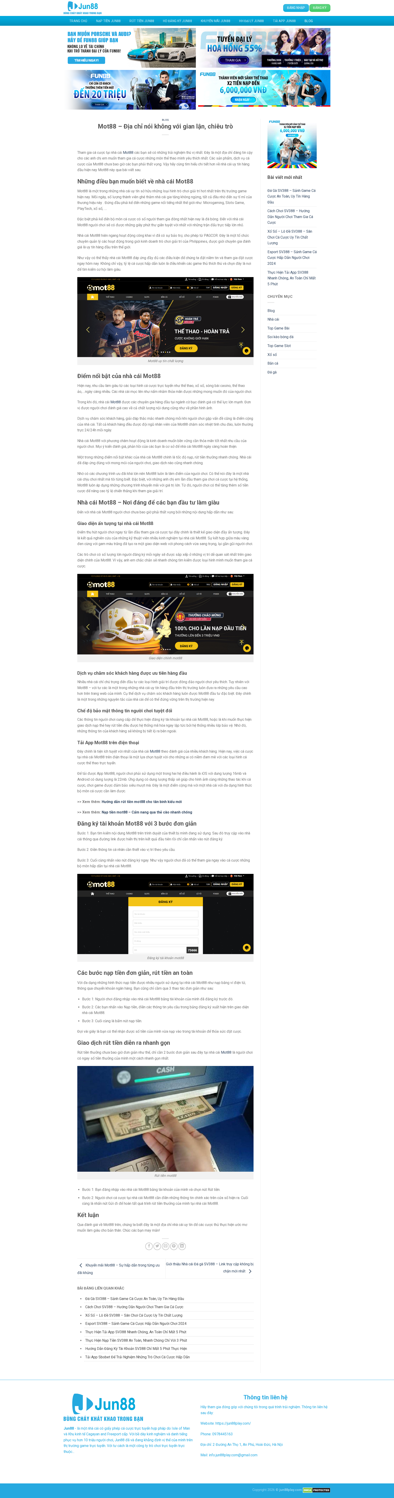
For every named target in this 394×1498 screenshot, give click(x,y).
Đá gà (272, 372)
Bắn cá (272, 363)
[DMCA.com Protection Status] (316, 1490)
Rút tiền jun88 (142, 21)
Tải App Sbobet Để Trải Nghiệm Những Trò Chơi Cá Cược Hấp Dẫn (137, 1357)
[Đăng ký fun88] (292, 143)
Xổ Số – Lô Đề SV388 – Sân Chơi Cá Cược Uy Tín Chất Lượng (133, 1315)
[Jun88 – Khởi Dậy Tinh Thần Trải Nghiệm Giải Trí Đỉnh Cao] (82, 8)
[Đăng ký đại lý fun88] (130, 48)
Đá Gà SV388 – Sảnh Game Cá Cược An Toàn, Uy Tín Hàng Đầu (134, 1299)
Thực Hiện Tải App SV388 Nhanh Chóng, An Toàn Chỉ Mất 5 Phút (135, 1332)
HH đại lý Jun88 (251, 21)
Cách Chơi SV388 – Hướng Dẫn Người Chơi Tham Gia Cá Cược (134, 1307)
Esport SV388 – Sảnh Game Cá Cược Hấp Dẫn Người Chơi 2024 (136, 1323)
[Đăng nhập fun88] (264, 90)
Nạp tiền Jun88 (108, 21)
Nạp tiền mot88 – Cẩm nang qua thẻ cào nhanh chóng (147, 812)
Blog (309, 21)
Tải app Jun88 (284, 21)
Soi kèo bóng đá (280, 337)
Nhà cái (273, 319)
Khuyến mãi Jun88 (215, 21)
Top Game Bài (278, 328)
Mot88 (128, 152)
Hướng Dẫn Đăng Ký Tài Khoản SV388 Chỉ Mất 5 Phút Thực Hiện (136, 1348)
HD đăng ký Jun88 (177, 21)
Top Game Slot (279, 346)
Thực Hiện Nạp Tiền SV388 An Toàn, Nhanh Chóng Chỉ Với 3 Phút (136, 1340)
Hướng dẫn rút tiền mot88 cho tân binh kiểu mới (142, 802)
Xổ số (272, 355)
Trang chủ (78, 21)
